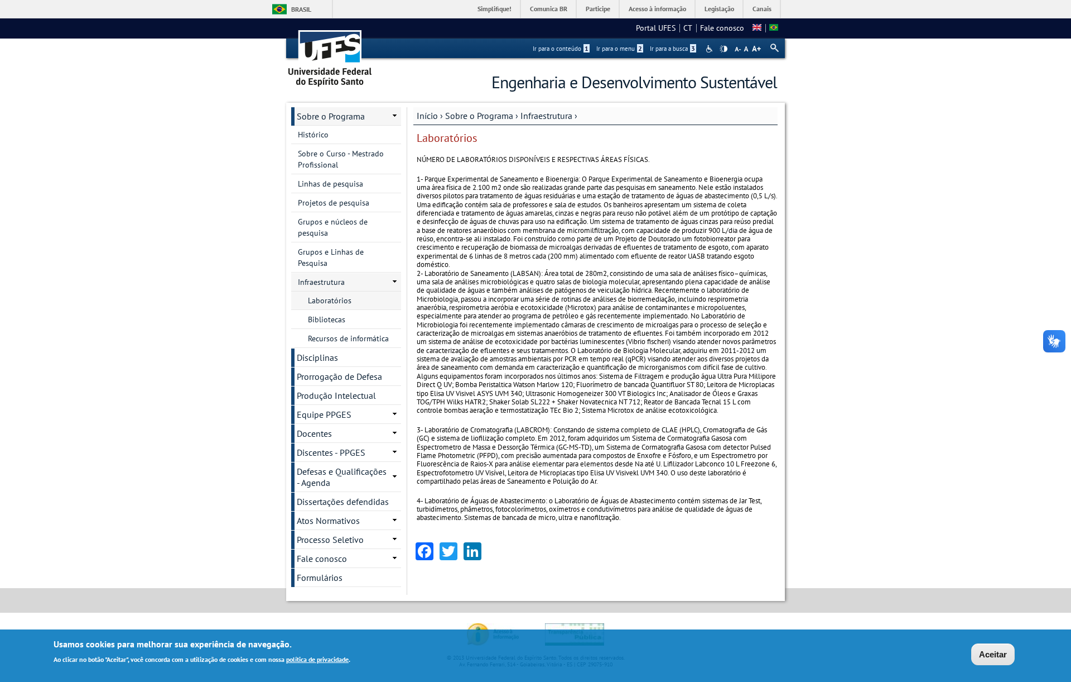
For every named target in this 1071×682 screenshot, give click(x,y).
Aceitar (993, 654)
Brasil (301, 9)
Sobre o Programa (479, 115)
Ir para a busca (672, 49)
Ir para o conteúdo (560, 49)
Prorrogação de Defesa (339, 376)
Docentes (314, 433)
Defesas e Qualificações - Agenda (342, 477)
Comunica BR (548, 8)
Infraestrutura (546, 115)
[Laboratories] (756, 28)
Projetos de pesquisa (333, 203)
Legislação (719, 8)
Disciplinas (317, 357)
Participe (598, 8)
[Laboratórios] (773, 28)
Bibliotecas (326, 319)
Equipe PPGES (324, 414)
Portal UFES (656, 28)
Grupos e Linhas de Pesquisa (331, 257)
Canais (761, 8)
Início (427, 115)
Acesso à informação (657, 8)
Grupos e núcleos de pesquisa (333, 227)
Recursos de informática (348, 338)
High (723, 49)
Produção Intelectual (336, 395)
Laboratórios (329, 300)
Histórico (313, 135)
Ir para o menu (619, 49)
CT (687, 28)
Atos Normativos (328, 520)
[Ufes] (330, 54)
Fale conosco (722, 28)
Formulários (319, 577)
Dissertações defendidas (343, 501)
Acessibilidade (710, 49)
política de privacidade (317, 659)
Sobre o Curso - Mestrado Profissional (341, 159)
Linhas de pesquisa (330, 184)
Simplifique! (494, 8)
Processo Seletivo (330, 539)
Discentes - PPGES (331, 452)
